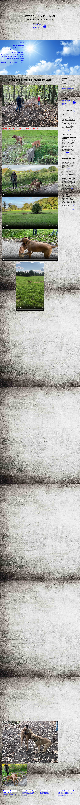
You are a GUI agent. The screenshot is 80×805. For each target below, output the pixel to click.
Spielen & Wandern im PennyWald (12, 56)
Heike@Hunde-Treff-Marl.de (68, 85)
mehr (68, 130)
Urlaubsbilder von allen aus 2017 (12, 49)
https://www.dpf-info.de (9, 794)
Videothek (20, 60)
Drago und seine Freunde (15, 58)
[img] (40, 8)
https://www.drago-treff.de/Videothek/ (45, 793)
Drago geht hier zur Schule (29, 790)
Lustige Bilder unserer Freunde (12, 54)
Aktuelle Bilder (18, 46)
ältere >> (74, 209)
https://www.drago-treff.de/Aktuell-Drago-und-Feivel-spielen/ (65, 794)
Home (22, 42)
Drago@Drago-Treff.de (67, 88)
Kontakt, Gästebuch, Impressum (12, 62)
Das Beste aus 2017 (18, 47)
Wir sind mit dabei (17, 53)
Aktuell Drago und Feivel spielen (12, 44)
